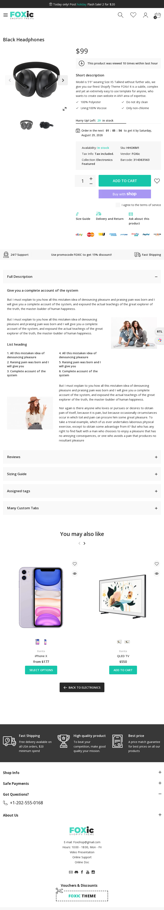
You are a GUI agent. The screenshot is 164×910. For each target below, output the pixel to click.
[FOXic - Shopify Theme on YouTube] (87, 872)
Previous (10, 80)
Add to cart (125, 180)
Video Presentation (82, 852)
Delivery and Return (110, 219)
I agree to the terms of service (141, 205)
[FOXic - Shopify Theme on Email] (71, 872)
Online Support (82, 857)
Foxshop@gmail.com (86, 842)
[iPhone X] (41, 597)
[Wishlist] (133, 15)
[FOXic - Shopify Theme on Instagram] (93, 872)
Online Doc (82, 862)
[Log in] (145, 15)
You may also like (82, 534)
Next (63, 80)
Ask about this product (139, 221)
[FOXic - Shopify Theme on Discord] (76, 872)
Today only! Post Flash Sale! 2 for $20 (83, 4)
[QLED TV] (123, 597)
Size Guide (83, 219)
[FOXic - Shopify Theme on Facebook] (82, 872)
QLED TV (123, 656)
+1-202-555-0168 (26, 803)
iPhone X (41, 656)
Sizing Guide (17, 474)
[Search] (121, 15)
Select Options (41, 670)
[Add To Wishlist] (157, 181)
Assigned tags (18, 491)
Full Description (19, 276)
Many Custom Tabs (23, 508)
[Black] (26, 125)
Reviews (13, 456)
